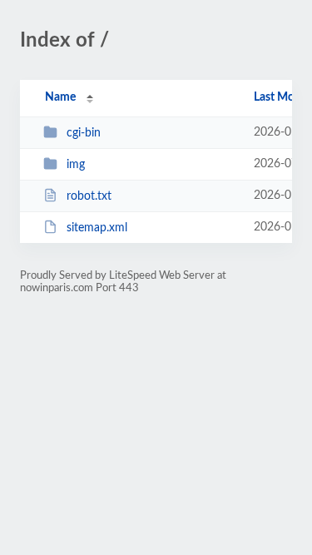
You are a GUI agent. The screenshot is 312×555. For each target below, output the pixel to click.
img (76, 165)
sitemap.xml (97, 228)
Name (60, 97)
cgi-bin (84, 133)
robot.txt (89, 196)
